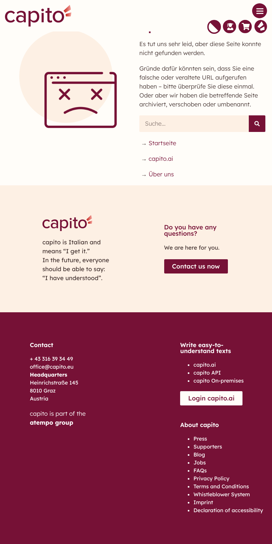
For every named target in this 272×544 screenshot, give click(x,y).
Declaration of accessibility (228, 510)
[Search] (257, 123)
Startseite (162, 143)
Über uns (161, 174)
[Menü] (259, 10)
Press (200, 438)
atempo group (51, 422)
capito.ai (161, 158)
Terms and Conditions (221, 486)
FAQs (200, 470)
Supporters (207, 446)
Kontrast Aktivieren (214, 27)
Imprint (203, 502)
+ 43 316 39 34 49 (51, 358)
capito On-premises (218, 380)
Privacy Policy (211, 478)
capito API (207, 372)
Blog (199, 454)
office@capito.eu (52, 366)
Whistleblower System (221, 494)
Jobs (199, 462)
